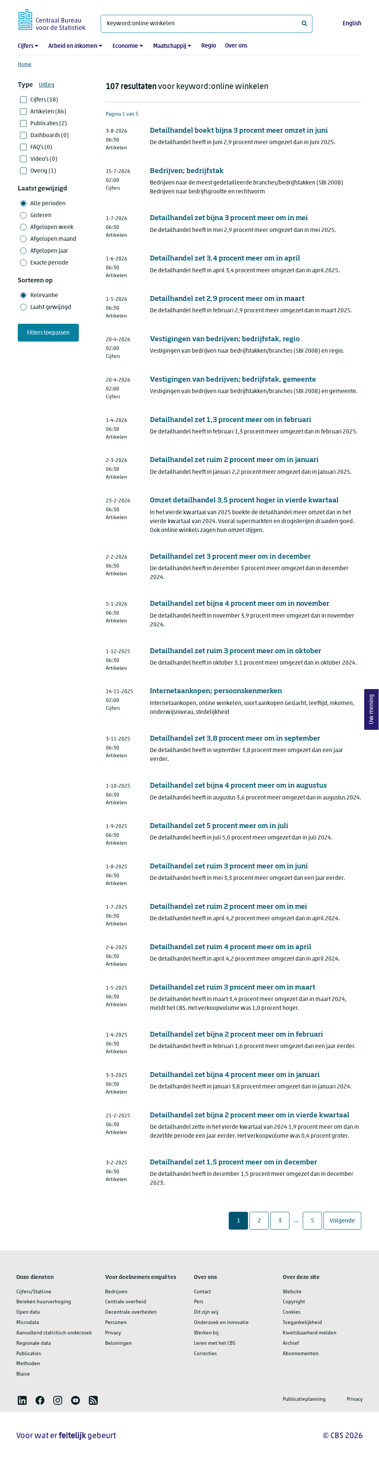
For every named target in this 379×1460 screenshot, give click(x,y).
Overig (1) (43, 171)
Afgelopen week (51, 227)
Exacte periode (49, 263)
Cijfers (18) (44, 100)
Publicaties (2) (48, 124)
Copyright (294, 1302)
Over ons (236, 46)
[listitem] (22, 1400)
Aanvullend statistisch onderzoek (54, 1333)
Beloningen (118, 1343)
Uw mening (372, 709)
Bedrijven (116, 1292)
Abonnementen (301, 1353)
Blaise (23, 1374)
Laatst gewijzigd (50, 307)
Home (24, 64)
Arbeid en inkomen (72, 46)
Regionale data (33, 1343)
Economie (125, 46)
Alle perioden (48, 204)
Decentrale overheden (131, 1312)
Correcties (205, 1353)
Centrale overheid (125, 1302)
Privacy (113, 1333)
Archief (291, 1343)
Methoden (28, 1363)
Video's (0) (43, 159)
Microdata (27, 1322)
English (352, 24)
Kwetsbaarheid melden (309, 1333)
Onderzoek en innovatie (221, 1322)
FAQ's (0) (41, 147)
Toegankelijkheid (302, 1322)
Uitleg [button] (46, 85)
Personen (116, 1322)
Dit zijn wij (206, 1312)
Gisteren (40, 216)
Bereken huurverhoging (43, 1302)
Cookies (292, 1312)
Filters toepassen (48, 333)
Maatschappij (169, 46)
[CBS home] (52, 18)
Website (292, 1292)
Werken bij (206, 1333)
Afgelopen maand (53, 239)
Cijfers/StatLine (33, 1292)
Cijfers (25, 46)
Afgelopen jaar (49, 251)
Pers (199, 1302)
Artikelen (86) (48, 112)
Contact (202, 1292)
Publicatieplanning (304, 1399)
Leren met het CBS (214, 1343)
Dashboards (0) (49, 136)
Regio (208, 46)
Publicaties (28, 1353)
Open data (28, 1312)
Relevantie (44, 296)
